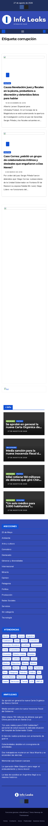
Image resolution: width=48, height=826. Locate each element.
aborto (5, 636)
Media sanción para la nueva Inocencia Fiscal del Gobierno (23, 453)
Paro (5, 672)
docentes (7, 654)
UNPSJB (39, 681)
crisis (5, 650)
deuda (32, 650)
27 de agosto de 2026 (17, 431)
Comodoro (6, 549)
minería (33, 663)
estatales (31, 654)
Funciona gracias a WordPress (16, 812)
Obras (23, 668)
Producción (7, 595)
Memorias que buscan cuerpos (16, 761)
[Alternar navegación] (22, 31)
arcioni (21, 636)
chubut (24, 641)
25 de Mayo (7, 532)
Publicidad (27, 821)
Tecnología (7, 617)
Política (7, 83)
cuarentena (14, 650)
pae (30, 668)
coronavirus (36, 645)
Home (5, 821)
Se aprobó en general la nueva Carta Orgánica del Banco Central (23, 427)
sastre (5, 681)
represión (21, 677)
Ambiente (6, 538)
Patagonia (20, 500)
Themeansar (24, 815)
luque (34, 659)
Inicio (20, 821)
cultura (24, 650)
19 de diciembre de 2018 (15, 103)
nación (16, 668)
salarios (31, 677)
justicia (16, 659)
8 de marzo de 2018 (13, 172)
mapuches (16, 663)
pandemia (38, 668)
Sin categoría (11, 447)
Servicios (6, 606)
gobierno (6, 659)
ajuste (13, 636)
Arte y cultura (8, 544)
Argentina (30, 636)
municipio (6, 668)
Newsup (37, 812)
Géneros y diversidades (12, 561)
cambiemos (7, 641)
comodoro (34, 641)
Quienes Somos (39, 821)
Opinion (5, 578)
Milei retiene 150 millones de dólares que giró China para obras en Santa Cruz (23, 479)
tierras (24, 681)
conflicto (25, 645)
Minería (5, 572)
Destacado (10, 421)
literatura (25, 659)
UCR (31, 681)
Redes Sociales (8, 600)
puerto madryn (9, 677)
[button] (40, 31)
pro (39, 672)
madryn (6, 663)
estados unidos (19, 654)
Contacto (12, 821)
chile (17, 641)
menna (25, 663)
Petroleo (23, 672)
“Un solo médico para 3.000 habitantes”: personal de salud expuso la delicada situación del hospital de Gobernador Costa (23, 728)
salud (39, 677)
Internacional (8, 566)
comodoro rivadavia (11, 645)
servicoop (15, 681)
